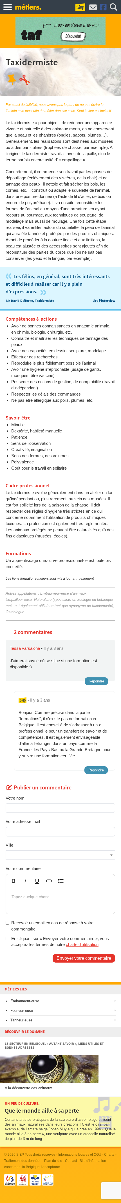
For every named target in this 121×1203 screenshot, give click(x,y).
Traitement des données (22, 1161)
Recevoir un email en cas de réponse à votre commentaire (52, 925)
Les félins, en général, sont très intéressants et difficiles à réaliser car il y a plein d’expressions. (58, 284)
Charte (109, 1155)
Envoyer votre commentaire (84, 958)
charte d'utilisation (82, 944)
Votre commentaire (23, 868)
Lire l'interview (104, 300)
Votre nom (15, 798)
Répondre (96, 681)
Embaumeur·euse (24, 1001)
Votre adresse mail (23, 821)
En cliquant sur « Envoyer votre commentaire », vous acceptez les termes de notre (60, 941)
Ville (9, 845)
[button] (13, 881)
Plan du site (53, 1161)
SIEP (20, 1155)
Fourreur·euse (21, 1010)
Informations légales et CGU (79, 1155)
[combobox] (60, 855)
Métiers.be (28, 7)
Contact (71, 1161)
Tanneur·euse (21, 1020)
